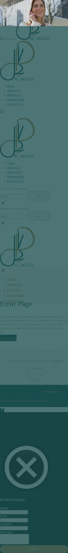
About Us (27, 360)
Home (15, 360)
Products (41, 360)
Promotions (56, 360)
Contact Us (37, 368)
